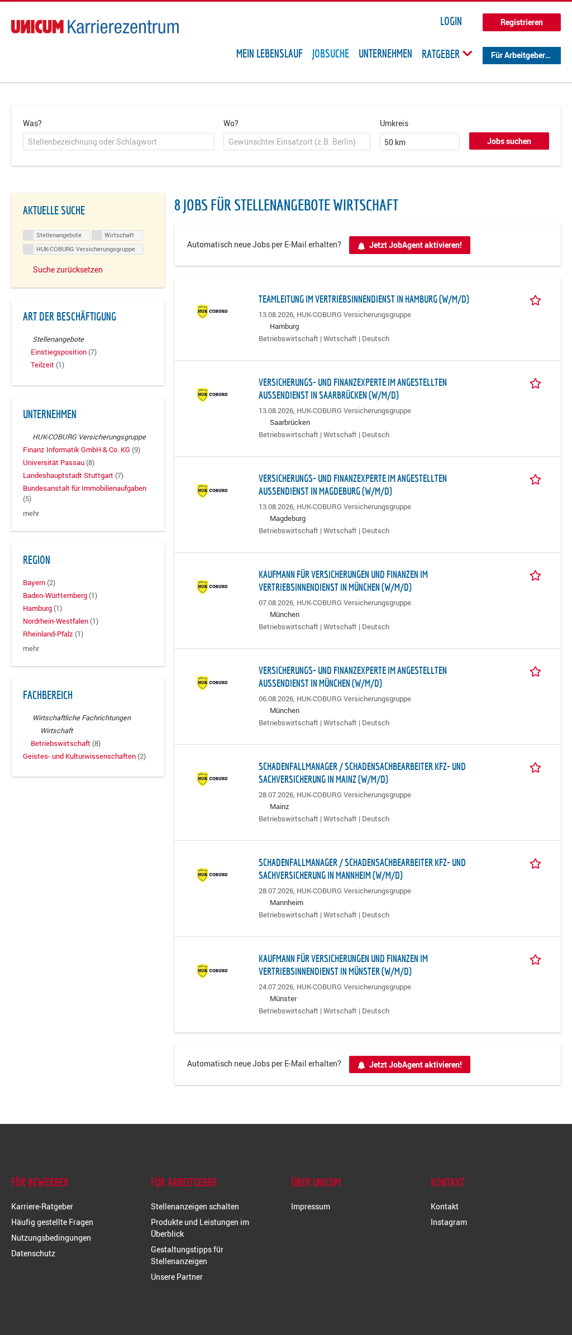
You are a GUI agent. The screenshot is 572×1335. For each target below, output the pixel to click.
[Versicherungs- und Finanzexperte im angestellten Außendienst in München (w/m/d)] (212, 682)
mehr (31, 513)
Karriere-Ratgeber (42, 1206)
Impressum (310, 1206)
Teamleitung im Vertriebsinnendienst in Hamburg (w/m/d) (364, 299)
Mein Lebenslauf (269, 53)
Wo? (231, 123)
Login (451, 21)
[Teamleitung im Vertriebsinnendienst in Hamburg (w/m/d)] (212, 310)
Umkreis (394, 123)
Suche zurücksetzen (68, 269)
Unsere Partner (177, 1276)
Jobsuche (330, 53)
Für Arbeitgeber (518, 55)
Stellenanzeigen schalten (195, 1206)
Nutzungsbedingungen (51, 1237)
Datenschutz (33, 1253)
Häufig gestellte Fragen (52, 1222)
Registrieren (521, 22)
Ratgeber (442, 53)
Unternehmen (385, 53)
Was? (32, 123)
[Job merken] (537, 299)
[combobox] (118, 142)
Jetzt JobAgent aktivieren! (415, 245)
